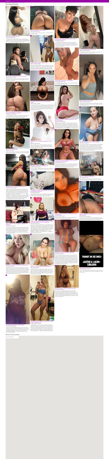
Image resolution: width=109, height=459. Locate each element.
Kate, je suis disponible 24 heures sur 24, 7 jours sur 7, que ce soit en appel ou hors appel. (17, 112)
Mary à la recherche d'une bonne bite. (88, 49)
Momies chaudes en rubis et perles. (38, 30)
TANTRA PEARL (8, 1)
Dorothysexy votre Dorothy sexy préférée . (64, 80)
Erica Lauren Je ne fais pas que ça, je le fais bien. (16, 76)
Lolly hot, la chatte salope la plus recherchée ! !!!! (41, 266)
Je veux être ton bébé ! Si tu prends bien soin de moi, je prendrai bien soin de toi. (42, 191)
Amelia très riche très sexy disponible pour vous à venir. (41, 142)
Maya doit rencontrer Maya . (12, 149)
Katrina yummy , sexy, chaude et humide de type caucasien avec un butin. (65, 39)
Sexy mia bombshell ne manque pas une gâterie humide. (41, 102)
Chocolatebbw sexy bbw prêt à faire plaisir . (15, 324)
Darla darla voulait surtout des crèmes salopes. (90, 141)
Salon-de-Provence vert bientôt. (86, 100)
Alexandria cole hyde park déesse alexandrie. (64, 252)
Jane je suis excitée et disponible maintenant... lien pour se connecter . (65, 120)
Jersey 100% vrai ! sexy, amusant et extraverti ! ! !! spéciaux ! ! (16, 224)
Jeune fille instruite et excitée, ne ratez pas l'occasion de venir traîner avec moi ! (42, 322)
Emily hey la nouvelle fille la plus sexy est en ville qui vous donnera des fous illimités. (66, 161)
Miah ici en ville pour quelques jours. (87, 176)
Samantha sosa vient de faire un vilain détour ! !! (16, 186)
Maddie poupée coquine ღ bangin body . (39, 62)
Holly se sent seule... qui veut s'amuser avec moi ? (65, 288)
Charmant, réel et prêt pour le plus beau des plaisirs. (17, 265)
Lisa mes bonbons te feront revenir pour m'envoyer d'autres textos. (90, 214)
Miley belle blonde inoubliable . (86, 267)
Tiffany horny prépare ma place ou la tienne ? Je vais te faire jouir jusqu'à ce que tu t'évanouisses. (42, 222)
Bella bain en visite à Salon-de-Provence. (39, 165)
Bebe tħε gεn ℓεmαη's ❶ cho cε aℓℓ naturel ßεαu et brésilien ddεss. (66, 214)
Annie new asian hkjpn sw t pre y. (13, 36)
